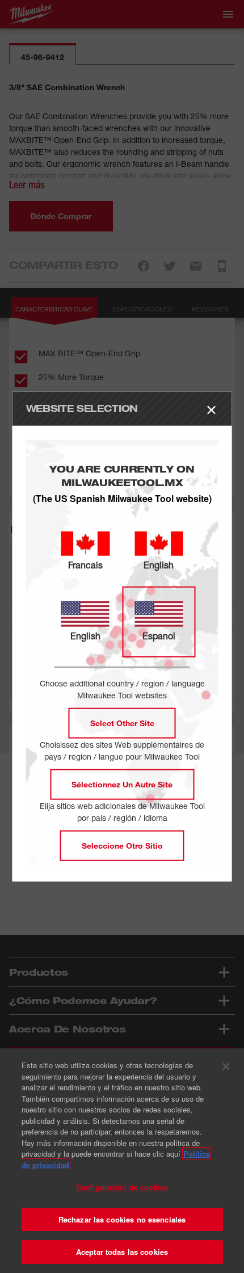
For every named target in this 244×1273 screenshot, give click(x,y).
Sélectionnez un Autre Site (122, 784)
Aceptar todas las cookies (122, 1251)
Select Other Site (122, 722)
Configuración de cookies (122, 1187)
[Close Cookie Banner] (225, 1066)
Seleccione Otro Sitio (122, 845)
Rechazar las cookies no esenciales (122, 1219)
